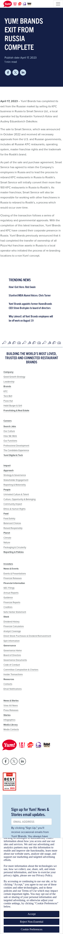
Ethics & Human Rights (15, 508)
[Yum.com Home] (16, 4)
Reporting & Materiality (15, 484)
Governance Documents (15, 660)
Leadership (9, 381)
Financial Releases (13, 578)
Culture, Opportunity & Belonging (20, 499)
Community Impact (13, 503)
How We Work (10, 435)
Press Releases (11, 710)
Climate (7, 537)
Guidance (8, 597)
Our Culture (9, 431)
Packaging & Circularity (15, 547)
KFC (6, 391)
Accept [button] (32, 914)
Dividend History (11, 621)
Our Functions (10, 440)
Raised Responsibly (13, 528)
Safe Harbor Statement (15, 611)
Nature (7, 542)
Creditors (8, 607)
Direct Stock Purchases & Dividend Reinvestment (27, 635)
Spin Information (12, 640)
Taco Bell (8, 395)
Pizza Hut (8, 400)
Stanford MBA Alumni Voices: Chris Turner (30, 295)
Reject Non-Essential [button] (31, 921)
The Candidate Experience (16, 450)
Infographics (9, 719)
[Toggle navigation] (58, 3)
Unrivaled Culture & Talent (16, 494)
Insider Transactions (13, 674)
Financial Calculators (14, 626)
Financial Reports (12, 602)
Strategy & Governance (15, 475)
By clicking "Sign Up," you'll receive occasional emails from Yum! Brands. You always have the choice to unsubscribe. (30, 834)
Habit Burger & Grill (13, 405)
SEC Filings (9, 587)
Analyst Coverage (12, 631)
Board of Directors (12, 655)
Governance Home (13, 650)
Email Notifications (13, 688)
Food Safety (9, 518)
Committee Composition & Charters (21, 669)
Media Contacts (11, 729)
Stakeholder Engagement (16, 480)
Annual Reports (11, 592)
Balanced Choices (12, 523)
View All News (11, 705)
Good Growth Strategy (14, 376)
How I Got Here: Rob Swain (22, 287)
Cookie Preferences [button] (31, 929)
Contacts (8, 683)
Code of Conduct (12, 664)
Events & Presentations (15, 573)
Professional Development (16, 445)
